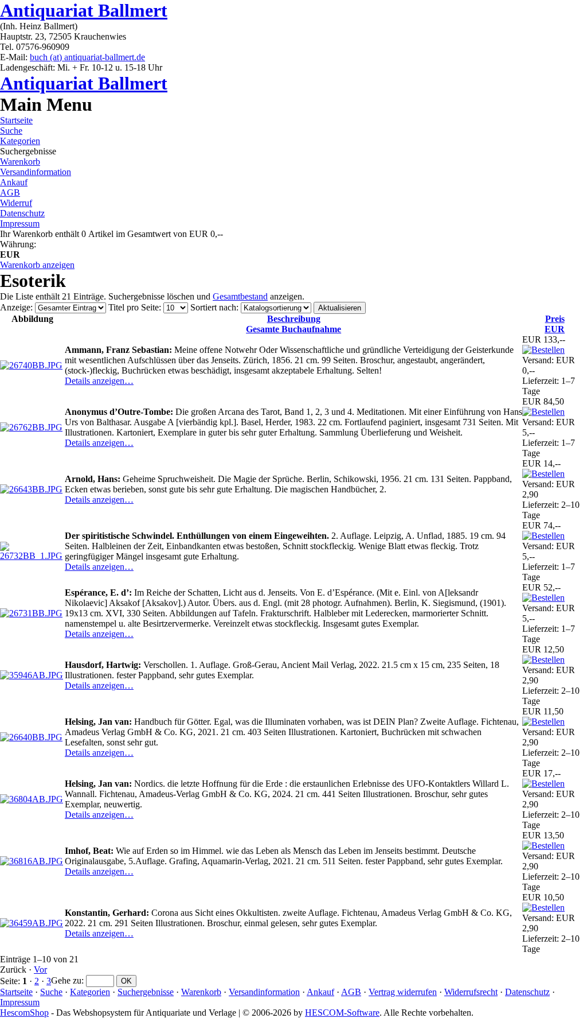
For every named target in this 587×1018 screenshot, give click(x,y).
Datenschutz (22, 213)
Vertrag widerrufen (403, 992)
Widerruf (16, 203)
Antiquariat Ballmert (83, 10)
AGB (10, 192)
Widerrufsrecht (471, 992)
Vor (40, 969)
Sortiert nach (213, 307)
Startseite (16, 120)
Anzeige (15, 307)
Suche (11, 130)
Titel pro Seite (133, 307)
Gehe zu (66, 980)
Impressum (20, 223)
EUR (555, 324)
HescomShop (24, 1012)
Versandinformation (35, 172)
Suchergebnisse (146, 992)
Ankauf (14, 182)
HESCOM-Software (342, 1012)
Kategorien (20, 141)
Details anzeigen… (99, 381)
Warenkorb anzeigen (37, 265)
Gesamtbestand (240, 296)
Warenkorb (20, 161)
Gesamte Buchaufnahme (293, 324)
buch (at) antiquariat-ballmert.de (87, 57)
